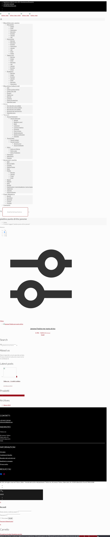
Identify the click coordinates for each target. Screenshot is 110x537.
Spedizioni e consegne (6, 461)
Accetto (82, 536)
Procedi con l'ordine (5, 534)
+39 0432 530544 (8, 4)
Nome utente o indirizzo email (9, 512)
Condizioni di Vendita (6, 455)
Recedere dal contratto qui (7, 458)
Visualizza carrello (17, 534)
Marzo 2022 (7, 405)
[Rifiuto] (98, 536)
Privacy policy (4, 464)
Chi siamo (3, 452)
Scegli (42, 335)
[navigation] (55, 529)
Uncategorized (7, 395)
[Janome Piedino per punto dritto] (42, 324)
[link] (28, 212)
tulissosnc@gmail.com (6, 422)
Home (5, 222)
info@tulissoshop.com (9, 6)
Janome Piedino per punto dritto (42, 328)
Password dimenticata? (6, 521)
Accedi (10, 518)
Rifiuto (86, 536)
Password (3, 515)
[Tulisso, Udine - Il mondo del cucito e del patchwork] (19, 15)
